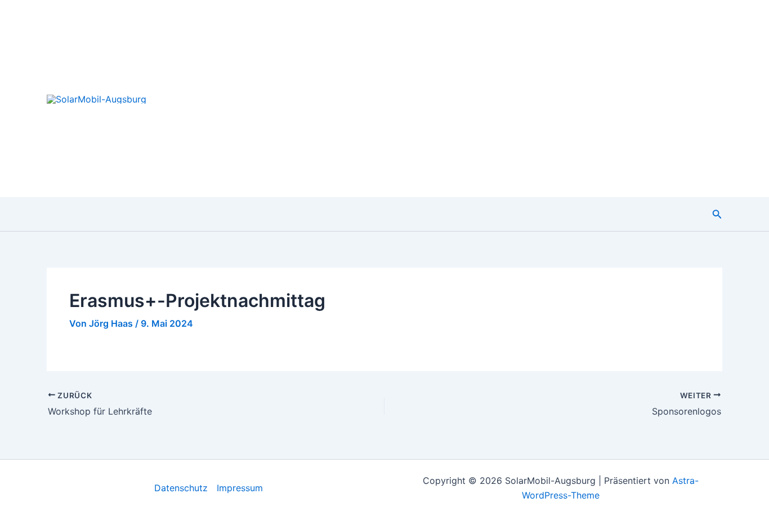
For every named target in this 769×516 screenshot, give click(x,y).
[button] (717, 214)
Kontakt (693, 98)
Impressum (240, 487)
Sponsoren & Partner (603, 98)
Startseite (415, 98)
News (474, 98)
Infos (520, 98)
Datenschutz (181, 487)
